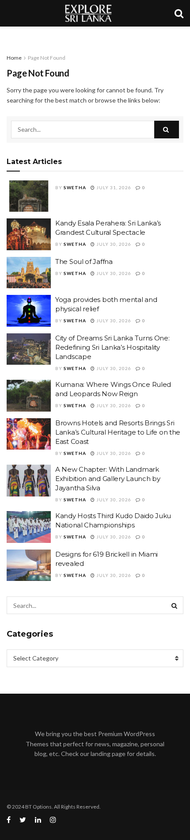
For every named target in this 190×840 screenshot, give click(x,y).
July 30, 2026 (113, 244)
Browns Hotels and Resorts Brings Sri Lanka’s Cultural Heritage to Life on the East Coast (117, 432)
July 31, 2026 (113, 187)
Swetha (75, 187)
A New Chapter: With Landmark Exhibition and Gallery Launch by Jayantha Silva (107, 478)
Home (14, 57)
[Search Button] (166, 129)
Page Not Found (46, 57)
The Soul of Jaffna (84, 261)
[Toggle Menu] (11, 35)
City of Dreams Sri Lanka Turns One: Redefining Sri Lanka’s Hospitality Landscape (112, 347)
